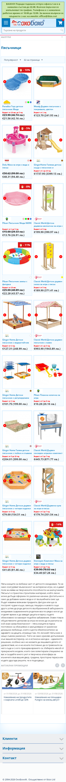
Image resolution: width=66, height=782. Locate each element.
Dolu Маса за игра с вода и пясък (15, 166)
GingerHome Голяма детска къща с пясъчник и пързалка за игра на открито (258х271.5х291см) (48, 166)
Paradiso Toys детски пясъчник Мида (12, 107)
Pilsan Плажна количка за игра (47, 396)
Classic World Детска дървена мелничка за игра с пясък (48, 224)
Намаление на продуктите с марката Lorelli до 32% (17, 698)
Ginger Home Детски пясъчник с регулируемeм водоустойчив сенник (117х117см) (15, 396)
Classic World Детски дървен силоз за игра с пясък (48, 282)
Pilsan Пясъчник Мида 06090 (16, 223)
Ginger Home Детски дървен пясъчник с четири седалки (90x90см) (16, 562)
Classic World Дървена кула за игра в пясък (47, 507)
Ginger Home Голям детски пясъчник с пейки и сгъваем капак (17, 451)
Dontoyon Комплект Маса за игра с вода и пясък (48, 562)
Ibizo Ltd (50, 779)
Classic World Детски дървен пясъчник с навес (48, 341)
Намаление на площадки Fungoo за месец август (48, 698)
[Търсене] (61, 30)
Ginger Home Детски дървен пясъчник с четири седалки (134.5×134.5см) (16, 507)
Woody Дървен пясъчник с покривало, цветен (47, 107)
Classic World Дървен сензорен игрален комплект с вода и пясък (48, 451)
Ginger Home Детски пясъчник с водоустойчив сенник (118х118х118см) (15, 341)
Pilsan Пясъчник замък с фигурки (14, 282)
